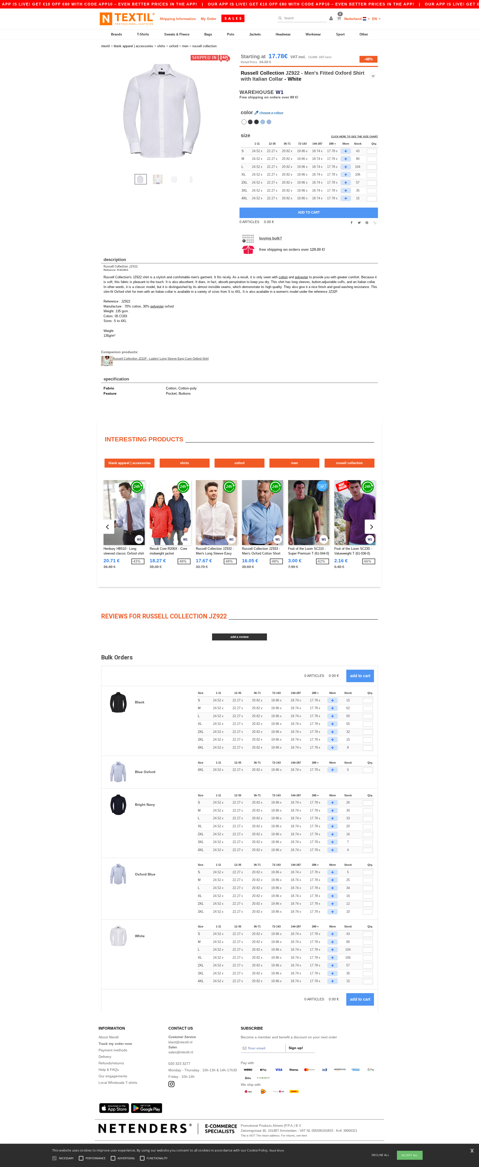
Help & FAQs (109, 1070)
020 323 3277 (179, 1064)
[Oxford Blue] (262, 121)
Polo (230, 34)
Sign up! (296, 1048)
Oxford (239, 463)
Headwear (283, 34)
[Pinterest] (367, 223)
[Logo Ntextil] (127, 18)
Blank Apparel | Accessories (130, 463)
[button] (331, 19)
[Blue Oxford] (268, 121)
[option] (168, 111)
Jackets (255, 34)
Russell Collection (262, 73)
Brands (116, 34)
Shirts (184, 463)
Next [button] (172, 116)
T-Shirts (143, 34)
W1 (280, 92)
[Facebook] (351, 223)
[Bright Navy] (256, 121)
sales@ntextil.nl (180, 1052)
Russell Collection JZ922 (121, 266)
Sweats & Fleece (176, 34)
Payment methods (113, 1050)
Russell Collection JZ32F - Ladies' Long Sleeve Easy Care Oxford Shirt (161, 358)
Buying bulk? (270, 238)
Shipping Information (178, 19)
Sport (340, 34)
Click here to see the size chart (354, 136)
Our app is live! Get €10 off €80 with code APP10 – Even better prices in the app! (311, 4)
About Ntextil (109, 1037)
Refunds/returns (111, 1063)
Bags (208, 34)
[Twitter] (359, 223)
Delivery (105, 1057)
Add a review (239, 637)
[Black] (250, 121)
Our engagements (113, 1076)
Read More (276, 1150)
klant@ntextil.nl (180, 1042)
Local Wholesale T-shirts (118, 1083)
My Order (208, 19)
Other (363, 34)
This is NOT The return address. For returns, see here (274, 1135)
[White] (243, 121)
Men (294, 463)
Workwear (313, 34)
